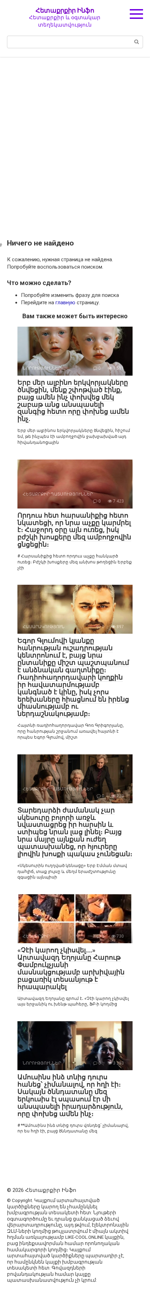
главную (65, 302)
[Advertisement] (75, 143)
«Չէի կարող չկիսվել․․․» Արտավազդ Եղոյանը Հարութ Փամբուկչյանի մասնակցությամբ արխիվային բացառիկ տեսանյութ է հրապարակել (71, 968)
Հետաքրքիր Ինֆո (65, 10)
